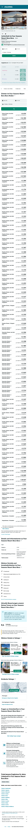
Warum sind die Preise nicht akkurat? (10, 821)
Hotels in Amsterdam (6, 788)
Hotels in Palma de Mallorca (7, 806)
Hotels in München (5, 792)
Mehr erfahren (5, 528)
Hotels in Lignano (5, 790)
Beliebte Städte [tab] (5, 781)
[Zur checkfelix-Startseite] (8, 7)
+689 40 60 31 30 (5, 42)
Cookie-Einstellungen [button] (5, 534)
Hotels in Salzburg (5, 797)
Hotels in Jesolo (4, 793)
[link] (10, 656)
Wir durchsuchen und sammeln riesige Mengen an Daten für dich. (13, 819)
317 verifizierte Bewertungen (18, 44)
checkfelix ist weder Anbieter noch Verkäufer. (12, 816)
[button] (2, 7)
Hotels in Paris (4, 795)
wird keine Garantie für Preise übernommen (9, 813)
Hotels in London (5, 801)
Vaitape (9, 826)
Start (5, 826)
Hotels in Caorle (5, 804)
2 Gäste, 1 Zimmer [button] (7, 52)
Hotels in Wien (4, 799)
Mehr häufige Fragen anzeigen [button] (14, 736)
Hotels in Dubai (4, 802)
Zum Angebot (17, 653)
